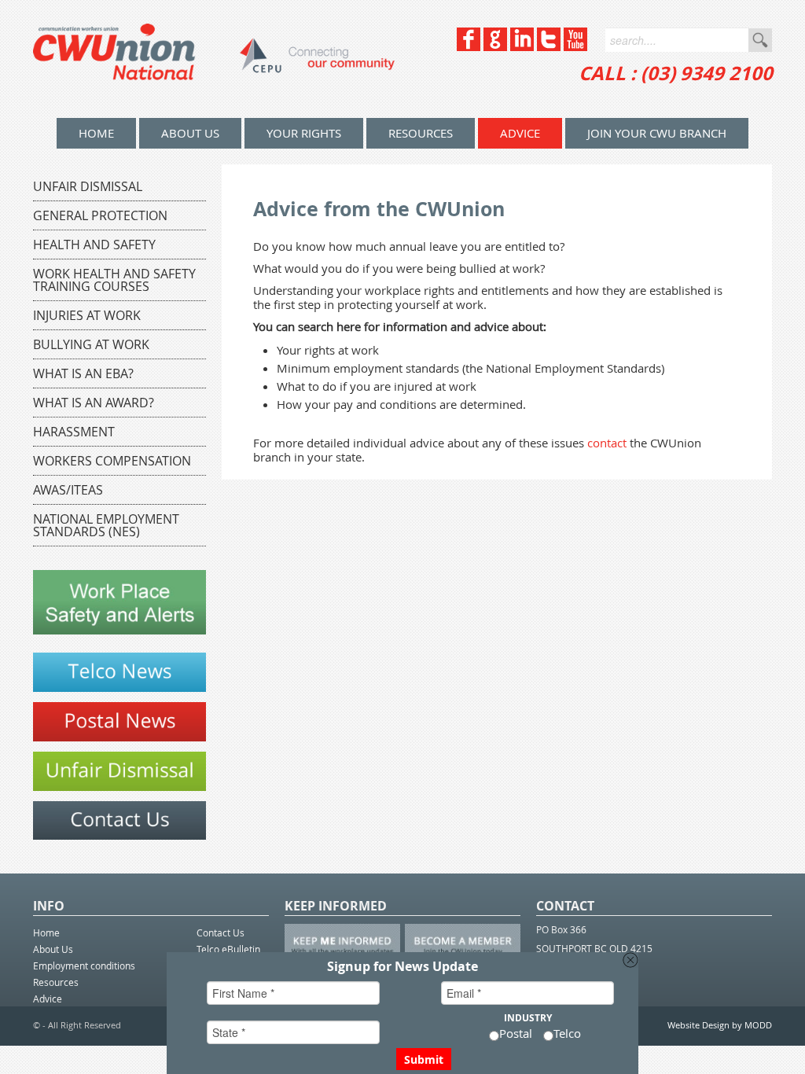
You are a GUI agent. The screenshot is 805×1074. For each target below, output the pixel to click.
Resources (420, 133)
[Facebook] (468, 46)
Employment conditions (84, 965)
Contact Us (220, 932)
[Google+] (495, 46)
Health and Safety (94, 244)
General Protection (100, 215)
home (96, 133)
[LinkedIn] (522, 46)
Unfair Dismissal (87, 186)
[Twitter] (549, 46)
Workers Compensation (112, 460)
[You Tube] (575, 46)
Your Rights (303, 133)
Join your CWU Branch (656, 133)
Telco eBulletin (228, 949)
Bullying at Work (91, 344)
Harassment (74, 431)
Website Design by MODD (719, 1025)
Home (46, 932)
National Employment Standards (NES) (106, 525)
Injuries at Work (87, 315)
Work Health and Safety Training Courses (114, 280)
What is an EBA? (83, 373)
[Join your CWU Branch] (119, 835)
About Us (190, 133)
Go (760, 40)
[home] (214, 59)
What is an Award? (93, 402)
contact (607, 443)
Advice (520, 133)
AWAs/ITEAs (68, 489)
